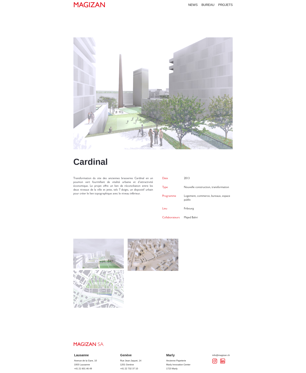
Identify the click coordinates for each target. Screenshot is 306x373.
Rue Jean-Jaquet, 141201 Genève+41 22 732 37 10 (130, 364)
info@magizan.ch (221, 355)
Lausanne (81, 355)
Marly (170, 355)
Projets (225, 5)
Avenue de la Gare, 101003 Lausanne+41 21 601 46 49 (85, 364)
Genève (126, 355)
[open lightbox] (98, 254)
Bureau (207, 5)
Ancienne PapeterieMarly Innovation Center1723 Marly (178, 364)
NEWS (193, 5)
